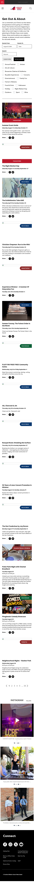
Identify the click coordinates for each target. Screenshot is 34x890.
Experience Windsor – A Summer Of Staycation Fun (15, 288)
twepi (16, 705)
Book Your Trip (1, 2)
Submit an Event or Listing (9, 861)
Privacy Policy (6, 864)
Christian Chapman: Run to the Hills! (16, 244)
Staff (19, 861)
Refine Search (19, 59)
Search (4, 51)
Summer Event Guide (10, 125)
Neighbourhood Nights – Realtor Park (16, 661)
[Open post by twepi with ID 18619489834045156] (17, 763)
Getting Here (6, 851)
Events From (6, 43)
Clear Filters (7, 59)
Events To (20, 43)
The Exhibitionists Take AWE (13, 200)
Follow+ (28, 700)
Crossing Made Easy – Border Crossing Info (23, 851)
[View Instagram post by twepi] (31, 735)
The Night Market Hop (10, 166)
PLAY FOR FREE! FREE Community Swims (15, 366)
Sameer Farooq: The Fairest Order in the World (16, 324)
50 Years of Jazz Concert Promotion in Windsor (17, 486)
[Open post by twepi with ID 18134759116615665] (17, 804)
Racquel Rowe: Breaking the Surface (16, 443)
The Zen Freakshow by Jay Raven (15, 526)
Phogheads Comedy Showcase (14, 616)
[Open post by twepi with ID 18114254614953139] (17, 720)
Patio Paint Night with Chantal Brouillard (14, 568)
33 (25, 686)
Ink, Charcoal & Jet (9, 406)
